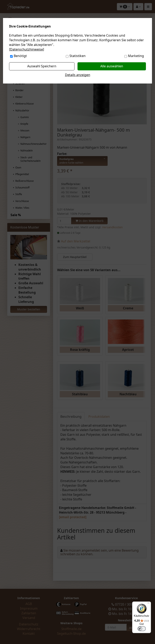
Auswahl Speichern (41, 66)
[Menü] (148, 604)
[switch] (142, 628)
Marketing (136, 56)
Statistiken (77, 56)
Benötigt (20, 56)
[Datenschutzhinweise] (26, 49)
